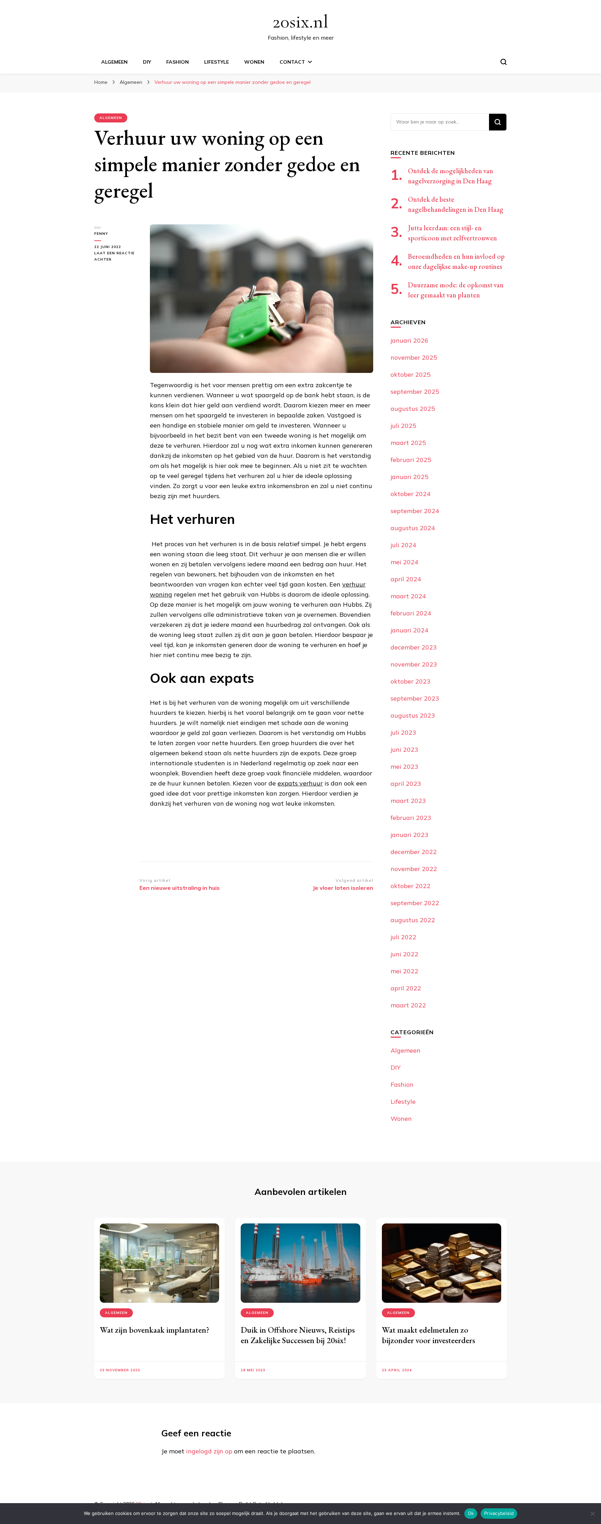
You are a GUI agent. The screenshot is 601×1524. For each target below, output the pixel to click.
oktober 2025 (411, 374)
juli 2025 (403, 426)
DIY (147, 62)
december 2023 (414, 647)
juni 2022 (404, 954)
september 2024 (415, 511)
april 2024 (406, 579)
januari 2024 (409, 630)
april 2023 (406, 784)
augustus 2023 (413, 715)
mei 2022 (404, 971)
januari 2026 (409, 340)
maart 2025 (408, 443)
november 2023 (414, 664)
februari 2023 (411, 818)
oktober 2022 (411, 886)
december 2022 (414, 852)
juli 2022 (403, 937)
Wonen (254, 62)
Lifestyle (216, 62)
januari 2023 (409, 835)
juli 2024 (403, 545)
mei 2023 (404, 767)
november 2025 (414, 357)
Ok (471, 1513)
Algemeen (114, 62)
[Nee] (592, 1513)
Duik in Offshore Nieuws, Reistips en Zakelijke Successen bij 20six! (298, 1335)
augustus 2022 (413, 920)
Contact (292, 62)
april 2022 (406, 988)
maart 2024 (408, 596)
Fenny (101, 233)
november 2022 (414, 869)
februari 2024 (411, 613)
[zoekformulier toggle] (503, 62)
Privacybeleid (499, 1513)
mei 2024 (404, 562)
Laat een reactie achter (114, 257)
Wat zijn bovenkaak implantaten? (154, 1329)
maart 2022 (408, 1005)
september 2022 (415, 903)
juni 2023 (404, 749)
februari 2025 (411, 460)
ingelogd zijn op (209, 1451)
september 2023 (415, 698)
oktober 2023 (411, 681)
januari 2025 (409, 477)
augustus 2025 (413, 409)
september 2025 (415, 392)
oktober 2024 (411, 494)
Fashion (177, 62)
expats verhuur (300, 783)
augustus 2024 (413, 528)
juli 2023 (403, 732)
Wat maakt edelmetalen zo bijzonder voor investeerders (428, 1335)
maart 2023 (408, 801)
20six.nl (300, 21)
